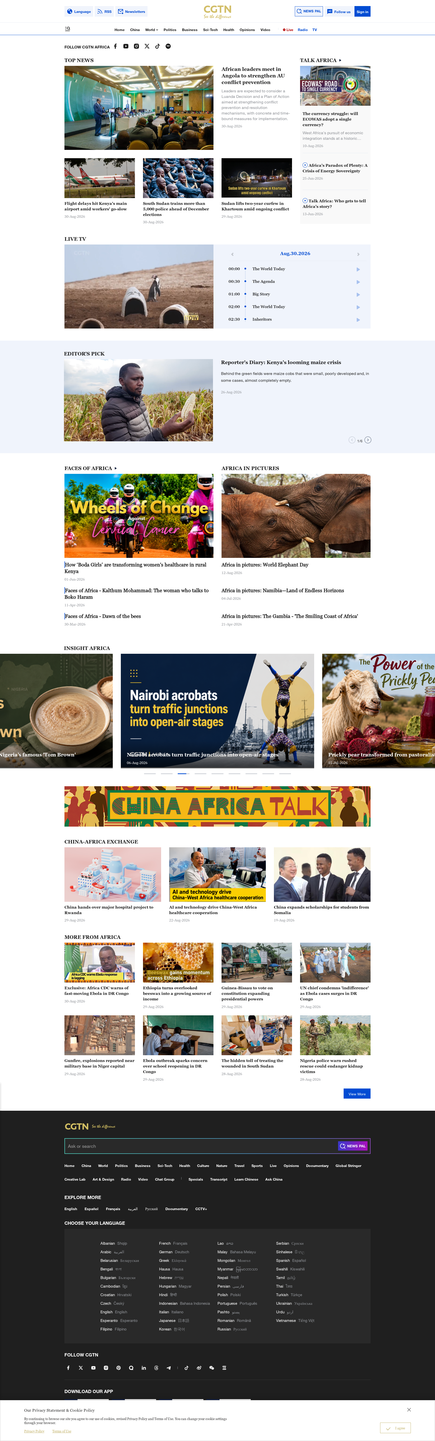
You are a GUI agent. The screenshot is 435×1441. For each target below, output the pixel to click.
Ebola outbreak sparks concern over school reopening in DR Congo (175, 1066)
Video (265, 30)
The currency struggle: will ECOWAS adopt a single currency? (330, 119)
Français (113, 1209)
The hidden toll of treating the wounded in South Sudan (252, 1063)
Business (190, 30)
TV (314, 30)
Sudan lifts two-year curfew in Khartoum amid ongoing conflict (255, 206)
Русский (151, 1209)
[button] (279, 195)
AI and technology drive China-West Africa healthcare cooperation (213, 910)
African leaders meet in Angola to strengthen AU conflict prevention (253, 75)
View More (357, 1094)
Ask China (273, 1179)
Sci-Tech (210, 30)
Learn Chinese (246, 1179)
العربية (133, 1209)
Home (120, 30)
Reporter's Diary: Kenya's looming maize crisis (281, 362)
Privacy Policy (34, 1431)
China (135, 30)
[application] (138, 286)
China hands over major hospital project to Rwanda (108, 910)
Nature (221, 1165)
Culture (203, 1165)
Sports (257, 1165)
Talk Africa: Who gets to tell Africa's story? (334, 204)
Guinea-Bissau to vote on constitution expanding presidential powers (247, 993)
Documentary (317, 1165)
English (70, 1209)
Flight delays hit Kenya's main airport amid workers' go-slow (95, 206)
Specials (196, 1179)
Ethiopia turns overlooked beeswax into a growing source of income (177, 993)
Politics (170, 30)
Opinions (247, 30)
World (150, 30)
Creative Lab (75, 1179)
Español (91, 1209)
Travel (239, 1165)
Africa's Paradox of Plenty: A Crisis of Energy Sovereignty (335, 168)
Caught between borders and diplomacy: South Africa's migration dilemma (211, 751)
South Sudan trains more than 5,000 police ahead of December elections (176, 209)
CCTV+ (201, 1209)
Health (228, 30)
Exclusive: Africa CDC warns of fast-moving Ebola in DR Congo (96, 991)
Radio (303, 30)
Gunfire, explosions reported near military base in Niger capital (99, 1063)
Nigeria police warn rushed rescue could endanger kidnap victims (331, 1066)
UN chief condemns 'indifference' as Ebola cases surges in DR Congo (334, 993)
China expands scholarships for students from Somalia (321, 910)
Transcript (218, 1179)
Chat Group (164, 1179)
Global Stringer (348, 1165)
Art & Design (103, 1179)
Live (289, 30)
